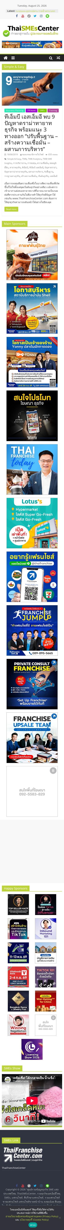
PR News (31, 110)
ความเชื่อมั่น (42, 163)
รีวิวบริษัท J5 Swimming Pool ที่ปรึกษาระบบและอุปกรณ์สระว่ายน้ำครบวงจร (36, 12)
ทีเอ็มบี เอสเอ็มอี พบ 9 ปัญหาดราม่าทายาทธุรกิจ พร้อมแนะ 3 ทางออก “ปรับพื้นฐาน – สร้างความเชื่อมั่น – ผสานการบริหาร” (31, 133)
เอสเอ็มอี (53, 176)
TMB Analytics (34, 158)
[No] (59, 1217)
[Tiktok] (29, 16)
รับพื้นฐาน (48, 171)
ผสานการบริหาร (36, 171)
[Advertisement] (32, 851)
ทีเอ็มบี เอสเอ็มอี (36, 167)
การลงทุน (31, 163)
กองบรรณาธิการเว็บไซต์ (33, 154)
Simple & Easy (14, 158)
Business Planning (14, 110)
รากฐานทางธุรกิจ (12, 176)
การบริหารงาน (19, 163)
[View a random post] (58, 58)
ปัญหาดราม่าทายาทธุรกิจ (15, 171)
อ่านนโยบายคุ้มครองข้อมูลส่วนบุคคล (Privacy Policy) (32, 1216)
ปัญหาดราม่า (50, 167)
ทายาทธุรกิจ (15, 167)
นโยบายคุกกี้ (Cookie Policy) (34, 1219)
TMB (24, 158)
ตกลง (32, 1225)
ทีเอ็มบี (25, 167)
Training (53, 110)
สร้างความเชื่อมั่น (29, 176)
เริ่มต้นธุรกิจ (43, 176)
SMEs (42, 110)
